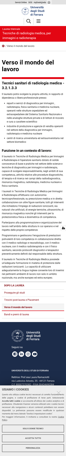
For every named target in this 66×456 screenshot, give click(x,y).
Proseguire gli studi (14, 292)
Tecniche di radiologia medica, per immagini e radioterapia (26, 34)
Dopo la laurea (3, 47)
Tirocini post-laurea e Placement (21, 299)
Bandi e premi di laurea (16, 314)
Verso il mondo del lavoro (18, 307)
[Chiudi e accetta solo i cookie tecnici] (58, 392)
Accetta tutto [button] (33, 438)
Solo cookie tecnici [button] (33, 428)
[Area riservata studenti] (49, 2)
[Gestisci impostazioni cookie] (63, 228)
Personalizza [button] (33, 448)
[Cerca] (28, 21)
